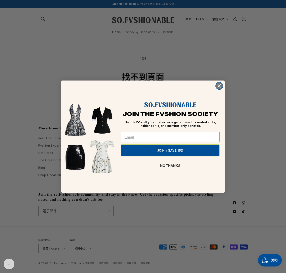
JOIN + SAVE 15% (170, 150)
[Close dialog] (219, 86)
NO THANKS (170, 166)
